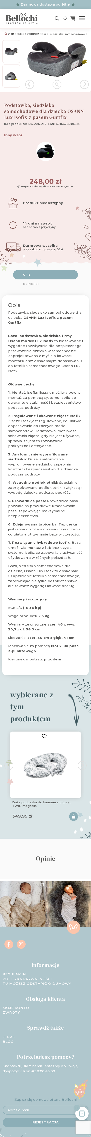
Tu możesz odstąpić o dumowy (37, 983)
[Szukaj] (57, 18)
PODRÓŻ (33, 34)
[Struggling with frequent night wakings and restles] (23, 904)
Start (10, 33)
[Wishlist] (65, 18)
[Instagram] (21, 944)
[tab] (45, 274)
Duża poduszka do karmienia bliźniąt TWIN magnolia (41, 804)
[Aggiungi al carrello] (73, 816)
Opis (26, 274)
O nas (9, 1037)
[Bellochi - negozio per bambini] (24, 18)
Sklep (21, 34)
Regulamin (14, 974)
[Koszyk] (73, 18)
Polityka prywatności (27, 979)
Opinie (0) (31, 284)
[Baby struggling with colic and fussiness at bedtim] (68, 904)
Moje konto (16, 1007)
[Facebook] (8, 944)
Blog (8, 1041)
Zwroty (11, 1012)
